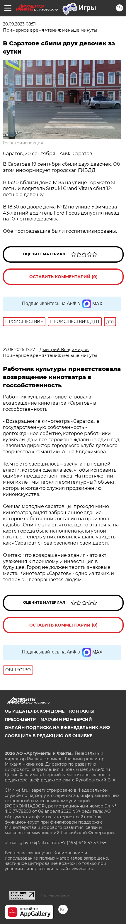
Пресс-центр (20, 719)
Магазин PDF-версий (66, 719)
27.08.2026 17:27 (19, 349)
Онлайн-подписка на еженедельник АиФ (57, 727)
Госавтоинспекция (23, 143)
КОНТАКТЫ (81, 711)
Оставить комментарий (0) (63, 276)
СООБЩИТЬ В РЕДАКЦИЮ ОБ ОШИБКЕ (48, 735)
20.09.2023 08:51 (19, 24)
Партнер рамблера (55, 895)
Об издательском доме (34, 711)
